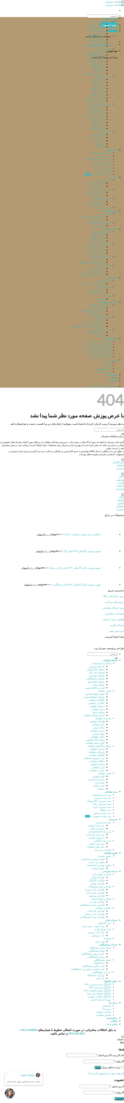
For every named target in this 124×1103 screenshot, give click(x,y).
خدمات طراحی (110, 228)
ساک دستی (99, 85)
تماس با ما (112, 380)
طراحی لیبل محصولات (99, 244)
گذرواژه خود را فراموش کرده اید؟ (106, 1073)
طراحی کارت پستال (94, 271)
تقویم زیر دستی (97, 220)
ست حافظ (105, 168)
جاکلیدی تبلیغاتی (96, 58)
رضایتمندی (112, 374)
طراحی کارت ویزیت (94, 247)
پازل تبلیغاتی (98, 82)
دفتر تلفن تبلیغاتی (96, 204)
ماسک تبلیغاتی (97, 122)
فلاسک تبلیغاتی (97, 79)
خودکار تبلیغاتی (98, 55)
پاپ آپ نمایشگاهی (101, 329)
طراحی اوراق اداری (101, 256)
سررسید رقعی (97, 186)
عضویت (119, 1099)
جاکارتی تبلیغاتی (96, 61)
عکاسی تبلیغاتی (103, 265)
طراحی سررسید (102, 207)
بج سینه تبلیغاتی (103, 76)
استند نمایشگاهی (102, 317)
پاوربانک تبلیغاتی (96, 110)
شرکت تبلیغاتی (103, 369)
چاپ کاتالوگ (104, 280)
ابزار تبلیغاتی (98, 125)
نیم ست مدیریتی (102, 156)
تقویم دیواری (98, 226)
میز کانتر (100, 335)
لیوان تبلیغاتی (98, 52)
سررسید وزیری (103, 180)
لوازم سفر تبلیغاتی (95, 101)
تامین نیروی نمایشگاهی (93, 311)
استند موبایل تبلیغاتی (94, 73)
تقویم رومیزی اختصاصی (99, 223)
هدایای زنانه (99, 43)
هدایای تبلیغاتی (110, 18)
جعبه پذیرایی (98, 92)
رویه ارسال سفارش (113, 607)
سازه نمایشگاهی (96, 314)
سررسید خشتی (97, 201)
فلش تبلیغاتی (104, 131)
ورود (98, 1067)
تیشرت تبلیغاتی (97, 128)
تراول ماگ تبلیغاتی (95, 98)
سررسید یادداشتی (95, 192)
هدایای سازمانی (103, 21)
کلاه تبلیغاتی (98, 134)
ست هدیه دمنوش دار (100, 174)
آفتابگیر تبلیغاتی (97, 113)
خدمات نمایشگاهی (108, 301)
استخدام (107, 362)
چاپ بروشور (98, 293)
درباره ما (113, 359)
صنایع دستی (98, 70)
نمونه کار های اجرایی (100, 356)
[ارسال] (122, 434)
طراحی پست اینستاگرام (92, 274)
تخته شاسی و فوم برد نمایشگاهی (88, 326)
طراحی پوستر (97, 241)
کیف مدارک (99, 144)
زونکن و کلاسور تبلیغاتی (99, 104)
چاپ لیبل (100, 299)
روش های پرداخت (114, 602)
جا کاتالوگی (99, 320)
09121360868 (29, 1030)
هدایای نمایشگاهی (95, 37)
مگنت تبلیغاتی (97, 95)
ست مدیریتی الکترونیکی (98, 159)
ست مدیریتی (105, 153)
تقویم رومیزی (104, 213)
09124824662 (77, 1033)
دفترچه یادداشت (96, 137)
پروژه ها (107, 366)
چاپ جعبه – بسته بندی (93, 283)
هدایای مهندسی (97, 34)
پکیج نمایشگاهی (96, 308)
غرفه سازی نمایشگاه (100, 305)
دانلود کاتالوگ (111, 338)
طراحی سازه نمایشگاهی (92, 262)
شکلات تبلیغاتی (97, 119)
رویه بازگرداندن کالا (113, 596)
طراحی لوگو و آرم (102, 232)
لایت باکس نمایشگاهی (93, 323)
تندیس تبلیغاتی (97, 89)
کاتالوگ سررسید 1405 (99, 344)
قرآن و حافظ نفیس (95, 46)
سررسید (113, 177)
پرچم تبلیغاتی (98, 67)
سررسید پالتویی (96, 195)
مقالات (114, 377)
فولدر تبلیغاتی (104, 49)
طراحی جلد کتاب (96, 268)
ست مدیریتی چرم (102, 165)
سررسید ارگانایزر (102, 198)
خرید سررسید (116, 631)
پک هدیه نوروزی (97, 24)
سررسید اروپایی (96, 183)
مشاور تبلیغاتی (103, 372)
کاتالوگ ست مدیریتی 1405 (97, 341)
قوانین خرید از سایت (113, 619)
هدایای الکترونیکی (96, 27)
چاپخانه (107, 296)
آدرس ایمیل (117, 1086)
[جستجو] (116, 20)
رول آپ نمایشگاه (96, 332)
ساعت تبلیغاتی (97, 107)
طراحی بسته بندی (95, 250)
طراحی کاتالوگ (97, 238)
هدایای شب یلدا (97, 30)
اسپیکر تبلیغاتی (97, 64)
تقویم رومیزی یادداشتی (93, 216)
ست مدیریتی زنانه (102, 162)
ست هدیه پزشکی (102, 171)
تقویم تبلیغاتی (111, 210)
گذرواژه (119, 1061)
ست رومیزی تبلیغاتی (94, 116)
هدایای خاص (99, 40)
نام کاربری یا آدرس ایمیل (110, 1054)
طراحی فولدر (98, 235)
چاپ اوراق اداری (102, 286)
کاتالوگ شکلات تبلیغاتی (99, 353)
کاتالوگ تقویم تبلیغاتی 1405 (97, 347)
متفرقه (101, 147)
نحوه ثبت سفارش (114, 613)
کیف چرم (100, 141)
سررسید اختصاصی (102, 189)
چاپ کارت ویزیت (96, 290)
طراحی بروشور (97, 253)
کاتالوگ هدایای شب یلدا (99, 350)
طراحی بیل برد (97, 259)
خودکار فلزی (117, 625)
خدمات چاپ (111, 277)
